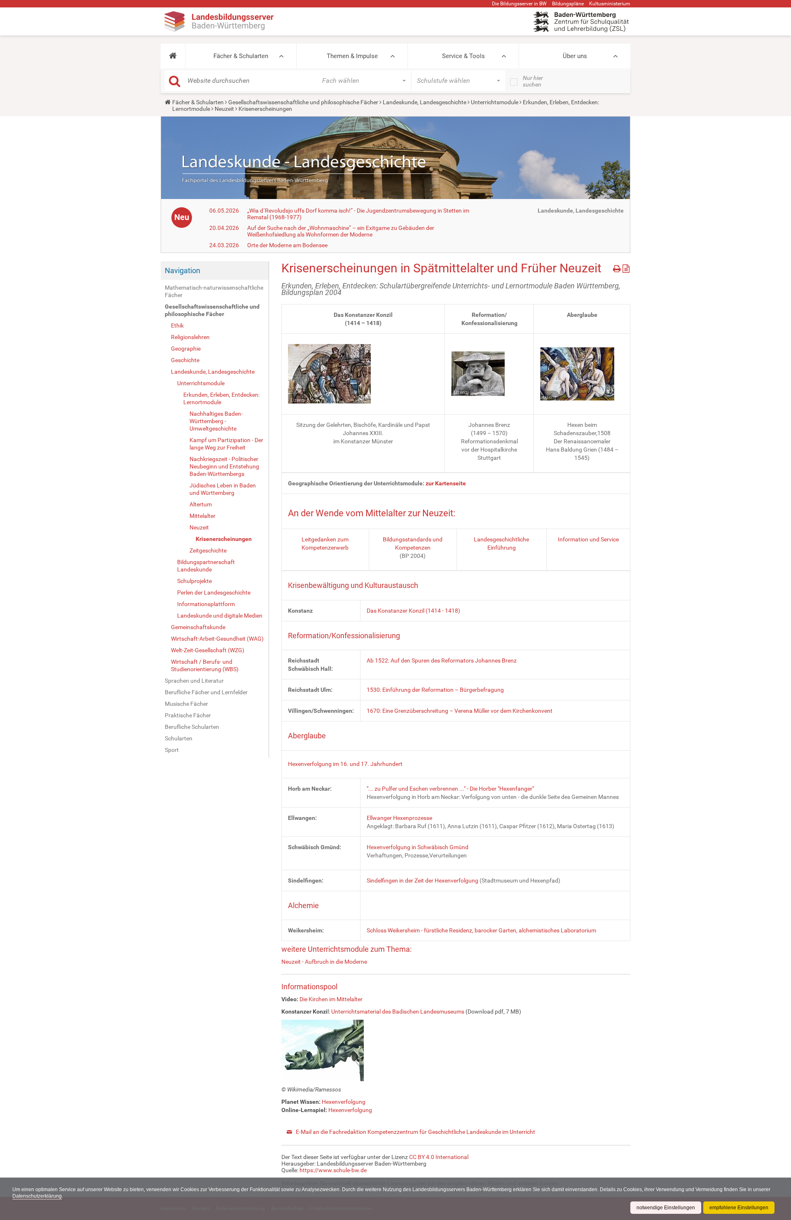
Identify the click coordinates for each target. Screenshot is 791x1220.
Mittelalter (202, 516)
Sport (172, 750)
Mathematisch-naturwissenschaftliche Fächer (214, 291)
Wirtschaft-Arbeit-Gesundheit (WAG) (217, 638)
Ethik (177, 325)
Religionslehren (190, 337)
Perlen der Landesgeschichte (213, 592)
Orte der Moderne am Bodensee (287, 245)
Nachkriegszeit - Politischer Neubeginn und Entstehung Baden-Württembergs (224, 466)
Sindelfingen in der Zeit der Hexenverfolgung (422, 880)
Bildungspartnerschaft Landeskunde (206, 566)
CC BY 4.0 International (438, 1157)
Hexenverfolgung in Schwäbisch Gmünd (417, 847)
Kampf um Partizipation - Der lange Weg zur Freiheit (226, 444)
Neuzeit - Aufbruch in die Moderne (324, 961)
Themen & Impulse (352, 56)
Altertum (201, 504)
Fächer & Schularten (240, 56)
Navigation (182, 270)
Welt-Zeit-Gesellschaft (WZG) (207, 650)
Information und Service (588, 539)
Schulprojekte (194, 581)
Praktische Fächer (188, 715)
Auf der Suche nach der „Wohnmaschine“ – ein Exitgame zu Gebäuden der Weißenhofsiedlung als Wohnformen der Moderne (340, 231)
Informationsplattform (206, 604)
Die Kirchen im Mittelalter (331, 999)
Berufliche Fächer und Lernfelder (206, 692)
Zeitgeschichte (208, 550)
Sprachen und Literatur (194, 680)
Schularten (178, 738)
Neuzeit (224, 108)
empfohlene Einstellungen (738, 1208)
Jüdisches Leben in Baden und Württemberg (223, 489)
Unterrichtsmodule (494, 102)
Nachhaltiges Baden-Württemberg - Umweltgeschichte (216, 421)
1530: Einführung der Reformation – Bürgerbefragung (435, 689)
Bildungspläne (568, 4)
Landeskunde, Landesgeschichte (424, 102)
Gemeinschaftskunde (198, 627)
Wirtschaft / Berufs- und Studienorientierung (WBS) (205, 665)
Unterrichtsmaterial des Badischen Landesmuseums (397, 1011)
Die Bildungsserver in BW (519, 4)
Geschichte (185, 360)
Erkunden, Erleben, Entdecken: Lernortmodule (221, 398)
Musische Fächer (186, 703)
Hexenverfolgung (343, 1101)
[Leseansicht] (626, 267)
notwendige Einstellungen (666, 1208)
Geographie (186, 348)
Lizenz (297, 400)
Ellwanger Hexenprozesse (399, 818)
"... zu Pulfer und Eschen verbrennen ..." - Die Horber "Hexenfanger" (450, 788)
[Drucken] (618, 267)
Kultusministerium (609, 4)
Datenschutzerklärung (37, 1196)
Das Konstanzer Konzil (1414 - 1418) (413, 610)
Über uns (575, 56)
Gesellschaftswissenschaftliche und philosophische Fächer (303, 102)
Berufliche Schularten (192, 727)
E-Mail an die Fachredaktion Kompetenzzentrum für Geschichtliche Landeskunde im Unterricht (415, 1132)
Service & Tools (463, 56)
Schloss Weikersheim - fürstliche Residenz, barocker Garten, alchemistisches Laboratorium (481, 930)
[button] (173, 56)
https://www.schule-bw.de (333, 1170)
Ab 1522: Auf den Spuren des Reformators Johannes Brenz (442, 660)
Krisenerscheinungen (224, 539)
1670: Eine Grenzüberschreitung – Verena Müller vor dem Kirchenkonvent (459, 710)
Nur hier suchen (533, 81)
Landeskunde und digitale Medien (219, 615)
